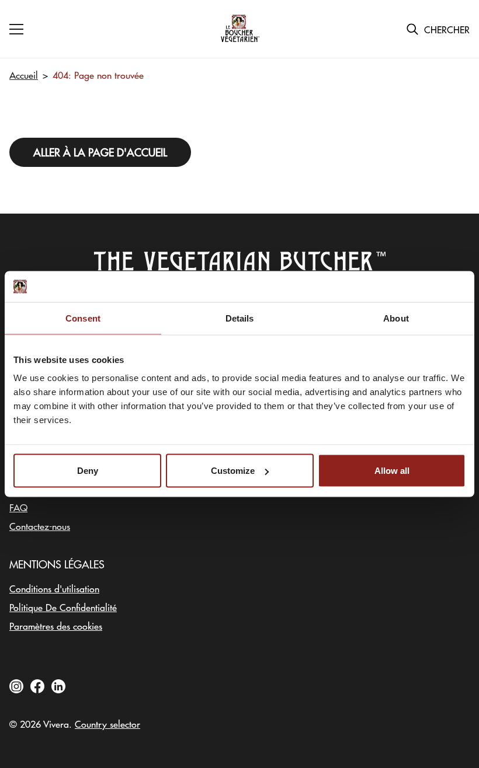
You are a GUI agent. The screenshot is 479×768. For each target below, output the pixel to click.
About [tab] (396, 318)
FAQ (18, 507)
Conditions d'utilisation (54, 588)
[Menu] (16, 29)
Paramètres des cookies (55, 625)
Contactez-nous (39, 525)
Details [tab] (239, 318)
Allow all (391, 471)
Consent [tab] (82, 318)
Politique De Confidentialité (63, 607)
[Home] (239, 29)
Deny (87, 471)
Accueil (23, 74)
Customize (233, 471)
